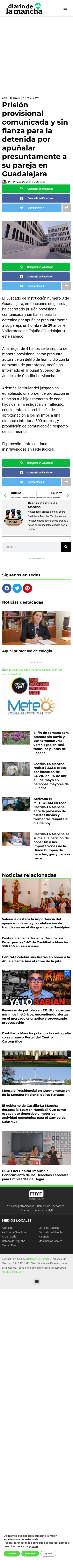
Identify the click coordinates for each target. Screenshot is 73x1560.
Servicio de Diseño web (50, 1206)
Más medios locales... (51, 1241)
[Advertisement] (36, 54)
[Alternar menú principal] (65, 8)
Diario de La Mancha (51, 1232)
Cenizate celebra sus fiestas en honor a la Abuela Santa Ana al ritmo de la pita (36, 959)
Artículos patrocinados (20, 1206)
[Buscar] (66, 547)
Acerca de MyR (44, 1210)
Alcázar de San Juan (14, 1232)
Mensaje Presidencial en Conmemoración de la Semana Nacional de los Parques (36, 1093)
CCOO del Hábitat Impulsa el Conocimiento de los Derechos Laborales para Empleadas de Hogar (35, 1175)
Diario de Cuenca (49, 1227)
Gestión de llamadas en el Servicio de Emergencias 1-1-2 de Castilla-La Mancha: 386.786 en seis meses (35, 942)
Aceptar (12, 1553)
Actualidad (11, 98)
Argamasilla (9, 1236)
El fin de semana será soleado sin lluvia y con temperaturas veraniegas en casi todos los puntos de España (51, 743)
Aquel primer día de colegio (27, 651)
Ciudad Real (9, 1245)
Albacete (7, 1227)
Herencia (44, 1236)
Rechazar (30, 1553)
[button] (36, 1281)
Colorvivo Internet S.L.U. (39, 1259)
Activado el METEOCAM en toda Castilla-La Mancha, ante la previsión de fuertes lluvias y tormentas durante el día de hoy (50, 811)
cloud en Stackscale (12, 1272)
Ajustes (48, 1553)
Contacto (26, 1210)
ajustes (33, 1546)
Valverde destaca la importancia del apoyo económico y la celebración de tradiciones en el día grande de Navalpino (36, 923)
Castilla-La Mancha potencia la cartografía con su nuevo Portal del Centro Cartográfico (36, 1037)
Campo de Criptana (13, 1241)
